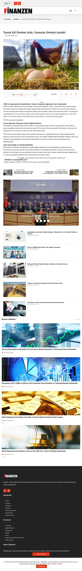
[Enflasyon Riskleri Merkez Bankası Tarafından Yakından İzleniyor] (14, 270)
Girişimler (8, 508)
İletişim (7, 533)
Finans (7, 501)
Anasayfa (8, 19)
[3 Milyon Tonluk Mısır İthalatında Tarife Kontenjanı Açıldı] (14, 289)
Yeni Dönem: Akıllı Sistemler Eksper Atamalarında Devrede (45, 302)
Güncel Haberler (10, 515)
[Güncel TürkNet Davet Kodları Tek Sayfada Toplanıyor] (14, 252)
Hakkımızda (8, 530)
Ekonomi (16, 19)
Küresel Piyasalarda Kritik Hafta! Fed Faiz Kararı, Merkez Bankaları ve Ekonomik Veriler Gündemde (39, 349)
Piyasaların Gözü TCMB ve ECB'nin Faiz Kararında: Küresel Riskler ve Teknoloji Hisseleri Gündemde (40, 383)
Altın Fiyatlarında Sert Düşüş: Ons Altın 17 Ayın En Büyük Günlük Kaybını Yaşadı (32, 417)
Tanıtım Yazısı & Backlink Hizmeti (14, 537)
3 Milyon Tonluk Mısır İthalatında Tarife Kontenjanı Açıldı (45, 283)
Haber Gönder (9, 540)
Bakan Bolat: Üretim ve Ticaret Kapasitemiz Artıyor (41, 216)
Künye (7, 535)
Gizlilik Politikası (9, 528)
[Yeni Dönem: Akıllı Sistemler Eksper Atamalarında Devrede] (14, 308)
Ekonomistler (9, 513)
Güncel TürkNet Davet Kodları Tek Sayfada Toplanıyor (43, 247)
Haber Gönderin (41, 554)
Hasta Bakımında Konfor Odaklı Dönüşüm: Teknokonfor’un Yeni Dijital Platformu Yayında (52, 232)
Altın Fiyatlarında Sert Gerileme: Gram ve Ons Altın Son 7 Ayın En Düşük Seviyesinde (34, 451)
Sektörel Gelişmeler (11, 510)
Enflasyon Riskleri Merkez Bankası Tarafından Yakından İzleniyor (47, 264)
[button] (33, 221)
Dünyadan (8, 505)
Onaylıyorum (41, 566)
